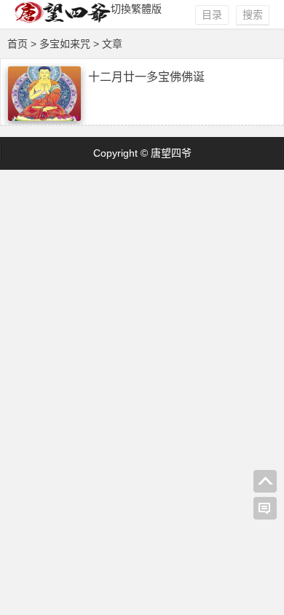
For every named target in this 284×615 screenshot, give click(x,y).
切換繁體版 (136, 9)
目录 (212, 14)
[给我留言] (265, 508)
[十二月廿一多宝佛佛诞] (44, 117)
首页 (17, 44)
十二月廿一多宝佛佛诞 (146, 77)
